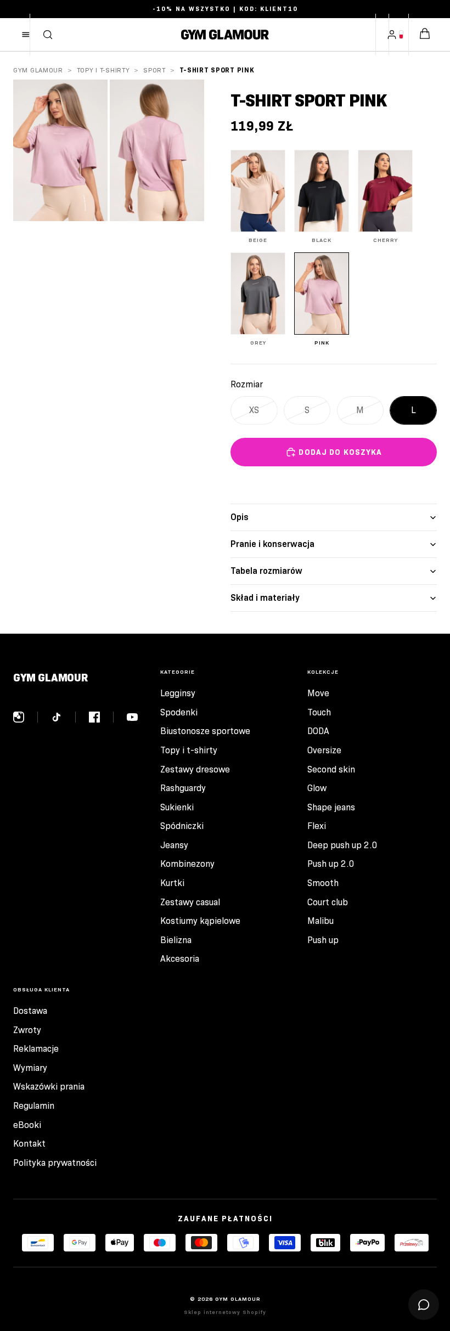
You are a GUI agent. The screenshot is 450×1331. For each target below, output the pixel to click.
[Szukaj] (47, 34)
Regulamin (33, 1106)
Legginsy (177, 693)
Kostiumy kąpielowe (200, 921)
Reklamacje (36, 1049)
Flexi (316, 826)
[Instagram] (25, 717)
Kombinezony (187, 864)
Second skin (331, 769)
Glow (317, 788)
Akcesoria (179, 959)
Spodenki (179, 712)
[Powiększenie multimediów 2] (157, 150)
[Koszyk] (424, 34)
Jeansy (174, 845)
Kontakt (29, 1143)
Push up (323, 940)
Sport (154, 70)
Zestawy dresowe (195, 769)
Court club (327, 902)
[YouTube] (132, 717)
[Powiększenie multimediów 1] (60, 150)
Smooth (323, 883)
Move (318, 693)
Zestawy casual (190, 902)
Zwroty (27, 1030)
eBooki (27, 1125)
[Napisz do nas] (423, 1304)
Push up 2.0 (331, 864)
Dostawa (30, 1011)
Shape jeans (331, 807)
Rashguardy (183, 788)
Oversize (324, 750)
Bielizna (176, 940)
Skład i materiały (265, 598)
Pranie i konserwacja (272, 544)
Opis (239, 517)
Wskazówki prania (49, 1086)
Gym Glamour (38, 70)
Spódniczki (182, 826)
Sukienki (177, 807)
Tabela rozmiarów (266, 571)
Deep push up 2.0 (342, 845)
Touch (319, 712)
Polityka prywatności (55, 1163)
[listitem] (257, 197)
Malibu (320, 921)
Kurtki (172, 883)
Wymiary (30, 1068)
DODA (318, 731)
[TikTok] (63, 717)
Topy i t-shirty (103, 70)
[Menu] (25, 34)
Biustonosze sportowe (205, 731)
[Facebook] (101, 717)
